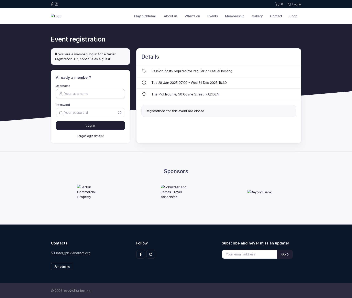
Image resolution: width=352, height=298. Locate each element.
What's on (192, 16)
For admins (62, 266)
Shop (293, 16)
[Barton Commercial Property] (92, 192)
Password (63, 104)
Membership (234, 16)
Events (212, 16)
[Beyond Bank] (260, 192)
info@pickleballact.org (73, 253)
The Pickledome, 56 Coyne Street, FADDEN (185, 94)
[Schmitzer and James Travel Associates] (176, 192)
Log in (90, 126)
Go (284, 254)
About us (170, 16)
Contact (276, 16)
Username (63, 86)
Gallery (257, 16)
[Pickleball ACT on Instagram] (56, 4)
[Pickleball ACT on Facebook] (52, 4)
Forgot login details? (90, 136)
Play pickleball (145, 16)
